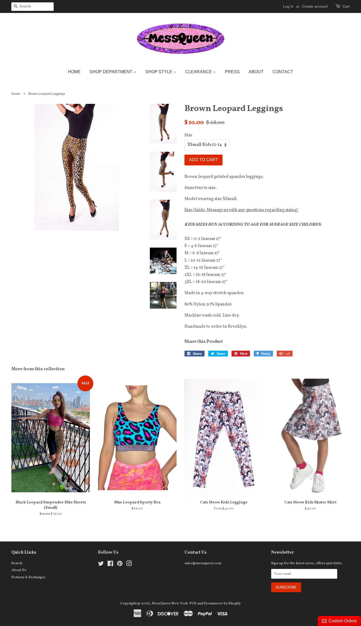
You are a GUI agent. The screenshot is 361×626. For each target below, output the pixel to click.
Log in (288, 6)
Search (16, 563)
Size (188, 135)
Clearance (199, 71)
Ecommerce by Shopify (222, 603)
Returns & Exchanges (28, 577)
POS (193, 603)
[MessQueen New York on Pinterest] (120, 564)
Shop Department (111, 71)
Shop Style (159, 71)
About (256, 71)
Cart (346, 6)
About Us (18, 570)
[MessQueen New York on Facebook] (110, 564)
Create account (315, 6)
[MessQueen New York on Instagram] (129, 564)
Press (232, 71)
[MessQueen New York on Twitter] (101, 564)
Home (74, 71)
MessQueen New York (170, 603)
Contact (282, 71)
